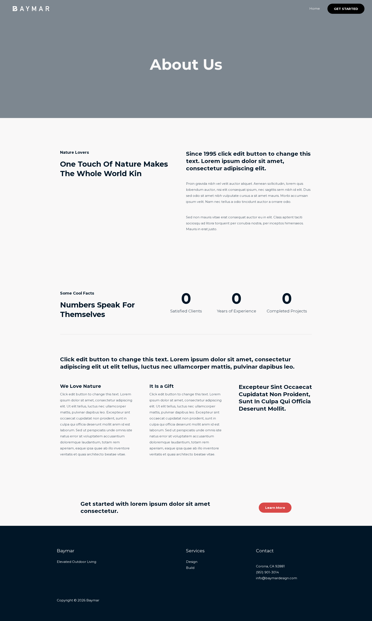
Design (191, 562)
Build (190, 568)
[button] (345, 9)
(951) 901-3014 (267, 572)
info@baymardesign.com (276, 578)
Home (314, 8)
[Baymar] (31, 8)
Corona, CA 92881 (270, 566)
